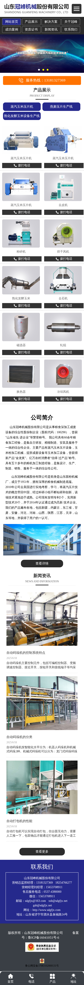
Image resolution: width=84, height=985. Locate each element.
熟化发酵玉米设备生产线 (22, 116)
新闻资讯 (51, 29)
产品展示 (31, 21)
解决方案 (51, 21)
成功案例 (11, 29)
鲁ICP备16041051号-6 (43, 937)
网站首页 (11, 21)
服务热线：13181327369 (45, 80)
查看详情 (42, 563)
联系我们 (70, 29)
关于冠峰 (70, 21)
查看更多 (42, 851)
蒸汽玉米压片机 (22, 106)
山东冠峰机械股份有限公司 (43, 933)
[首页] (10, 976)
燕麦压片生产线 (61, 106)
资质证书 (31, 29)
